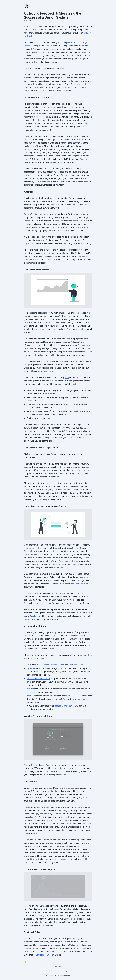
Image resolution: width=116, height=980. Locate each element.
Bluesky (29, 36)
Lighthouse (32, 668)
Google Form (35, 616)
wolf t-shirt (80, 584)
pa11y (29, 696)
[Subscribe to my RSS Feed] (63, 966)
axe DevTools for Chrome (38, 678)
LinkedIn (87, 33)
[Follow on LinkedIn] (56, 966)
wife (67, 377)
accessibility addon (63, 706)
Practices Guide (76, 665)
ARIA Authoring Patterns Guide (50, 665)
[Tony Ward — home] (26, 6)
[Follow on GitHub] (52, 966)
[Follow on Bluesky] (60, 966)
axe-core (31, 689)
